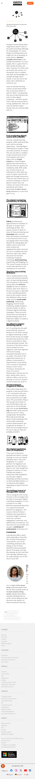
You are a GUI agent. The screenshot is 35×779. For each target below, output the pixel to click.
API (2, 676)
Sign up (30, 3)
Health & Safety (6, 709)
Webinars (4, 725)
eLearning (10, 234)
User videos (4, 662)
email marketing (21, 260)
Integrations (5, 678)
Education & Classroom (8, 660)
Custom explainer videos (8, 682)
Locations (4, 641)
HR (2, 703)
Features (4, 671)
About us (4, 635)
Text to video (5, 674)
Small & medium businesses (9, 657)
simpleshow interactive (8, 684)
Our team (4, 637)
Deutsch (19, 774)
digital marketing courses (12, 618)
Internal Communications (9, 698)
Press (3, 645)
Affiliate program (6, 643)
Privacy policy (5, 740)
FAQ (2, 728)
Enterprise (4, 655)
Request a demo (6, 732)
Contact (3, 730)
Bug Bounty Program (7, 734)
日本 (26, 774)
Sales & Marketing (6, 701)
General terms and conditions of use (12, 738)
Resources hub (5, 723)
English (10, 774)
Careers (3, 639)
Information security (7, 686)
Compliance (5, 707)
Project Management (7, 711)
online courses (13, 611)
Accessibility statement (8, 747)
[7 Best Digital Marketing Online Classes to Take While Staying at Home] (17, 14)
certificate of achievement (15, 528)
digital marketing (10, 615)
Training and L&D (6, 696)
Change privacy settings (8, 745)
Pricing (3, 680)
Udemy (8, 221)
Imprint (3, 743)
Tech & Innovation (6, 705)
